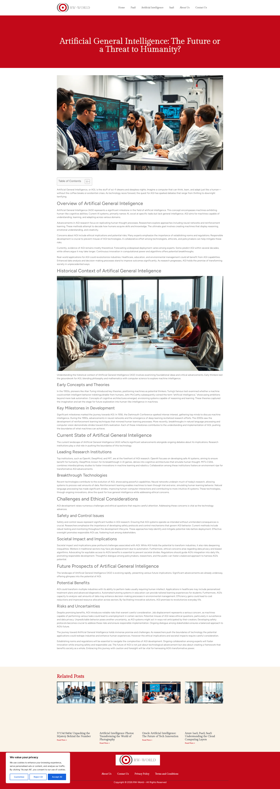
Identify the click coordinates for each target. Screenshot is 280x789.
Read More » (62, 740)
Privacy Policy (142, 774)
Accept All (57, 777)
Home (121, 7)
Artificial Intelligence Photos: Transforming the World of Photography (117, 736)
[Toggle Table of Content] (86, 181)
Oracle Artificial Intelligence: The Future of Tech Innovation (160, 735)
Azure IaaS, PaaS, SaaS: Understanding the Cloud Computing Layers (200, 736)
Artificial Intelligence (152, 7)
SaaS (171, 7)
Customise (19, 777)
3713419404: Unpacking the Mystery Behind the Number (74, 735)
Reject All (38, 777)
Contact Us (201, 7)
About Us (185, 7)
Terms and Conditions (166, 774)
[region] (38, 768)
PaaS (133, 7)
